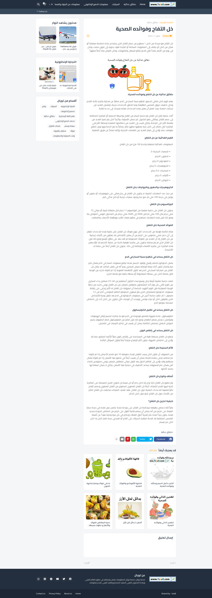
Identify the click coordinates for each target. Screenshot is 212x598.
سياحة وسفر (69, 126)
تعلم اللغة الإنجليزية (67, 116)
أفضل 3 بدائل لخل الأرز (132, 522)
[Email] (122, 439)
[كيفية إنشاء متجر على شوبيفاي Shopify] (47, 74)
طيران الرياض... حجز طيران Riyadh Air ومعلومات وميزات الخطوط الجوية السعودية (48, 47)
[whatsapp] (38, 579)
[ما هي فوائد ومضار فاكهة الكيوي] (98, 468)
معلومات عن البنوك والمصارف (66, 4)
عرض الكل (153, 450)
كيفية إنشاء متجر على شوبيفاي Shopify (47, 86)
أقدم (87, 563)
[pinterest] (44, 579)
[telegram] (51, 579)
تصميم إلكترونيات (68, 111)
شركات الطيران (54, 126)
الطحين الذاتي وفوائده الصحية (164, 524)
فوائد (72, 131)
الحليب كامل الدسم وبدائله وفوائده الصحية (162, 485)
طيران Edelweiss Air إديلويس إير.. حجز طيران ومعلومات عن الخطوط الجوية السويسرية (68, 47)
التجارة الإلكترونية (68, 106)
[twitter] (63, 579)
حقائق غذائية (130, 4)
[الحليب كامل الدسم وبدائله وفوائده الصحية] (162, 468)
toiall (174, 593)
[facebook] (70, 579)
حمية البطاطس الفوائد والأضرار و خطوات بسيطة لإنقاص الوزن (99, 524)
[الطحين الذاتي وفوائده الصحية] (162, 507)
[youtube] (57, 579)
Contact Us (40, 593)
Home (142, 4)
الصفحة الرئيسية (166, 22)
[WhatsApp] (133, 439)
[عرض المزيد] (116, 439)
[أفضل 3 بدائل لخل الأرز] (130, 507)
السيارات (116, 4)
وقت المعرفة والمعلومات (64, 136)
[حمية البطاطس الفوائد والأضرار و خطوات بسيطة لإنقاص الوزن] (98, 507)
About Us (68, 593)
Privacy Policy (55, 593)
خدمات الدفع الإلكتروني (65, 121)
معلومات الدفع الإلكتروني (96, 4)
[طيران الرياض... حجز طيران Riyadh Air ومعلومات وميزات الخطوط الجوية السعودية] (47, 35)
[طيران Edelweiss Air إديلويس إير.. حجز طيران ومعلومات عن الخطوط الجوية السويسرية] (67, 35)
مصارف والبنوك (60, 131)
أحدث (172, 563)
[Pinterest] (127, 439)
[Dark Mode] (50, 4)
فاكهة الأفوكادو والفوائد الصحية (130, 485)
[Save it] (88, 36)
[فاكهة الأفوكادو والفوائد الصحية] (130, 468)
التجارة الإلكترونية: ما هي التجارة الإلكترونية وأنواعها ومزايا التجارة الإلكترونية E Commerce (68, 86)
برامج (44, 106)
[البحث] (38, 4)
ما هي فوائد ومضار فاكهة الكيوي (98, 485)
